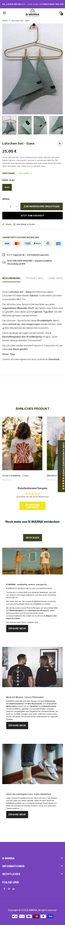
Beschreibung (11, 278)
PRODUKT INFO (34, 278)
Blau (7, 187)
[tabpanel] (32, 68)
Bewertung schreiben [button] (32, 505)
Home (5, 21)
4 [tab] (36, 110)
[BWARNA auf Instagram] (9, 889)
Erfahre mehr (17, 628)
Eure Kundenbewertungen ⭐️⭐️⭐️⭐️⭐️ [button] (63, 466)
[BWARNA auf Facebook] (4, 889)
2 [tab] (31, 110)
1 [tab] (28, 110)
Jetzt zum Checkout (32, 216)
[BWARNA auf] (14, 889)
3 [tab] (33, 110)
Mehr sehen (32, 538)
